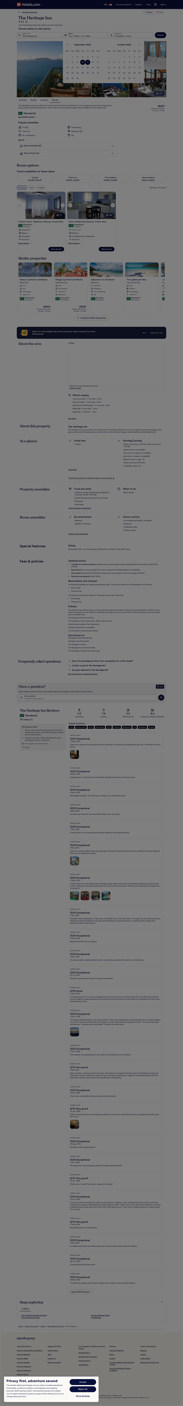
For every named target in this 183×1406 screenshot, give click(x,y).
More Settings (83, 1396)
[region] (51, 1389)
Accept (82, 1382)
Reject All (82, 1389)
